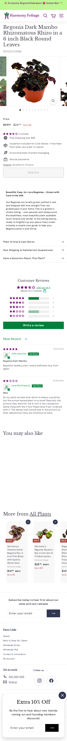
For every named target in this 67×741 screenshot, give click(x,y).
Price (6, 119)
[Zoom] (53, 100)
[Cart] (53, 15)
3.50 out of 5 (43, 287)
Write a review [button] (33, 325)
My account (9, 658)
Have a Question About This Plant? (24, 258)
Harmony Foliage (12, 50)
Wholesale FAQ (10, 649)
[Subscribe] (52, 728)
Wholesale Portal (11, 645)
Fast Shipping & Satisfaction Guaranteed (28, 250)
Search (6, 636)
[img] (10, 349)
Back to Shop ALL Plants (15, 640)
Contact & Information (14, 654)
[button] (10, 133)
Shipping (7, 165)
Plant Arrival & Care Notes (18, 241)
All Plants (40, 514)
